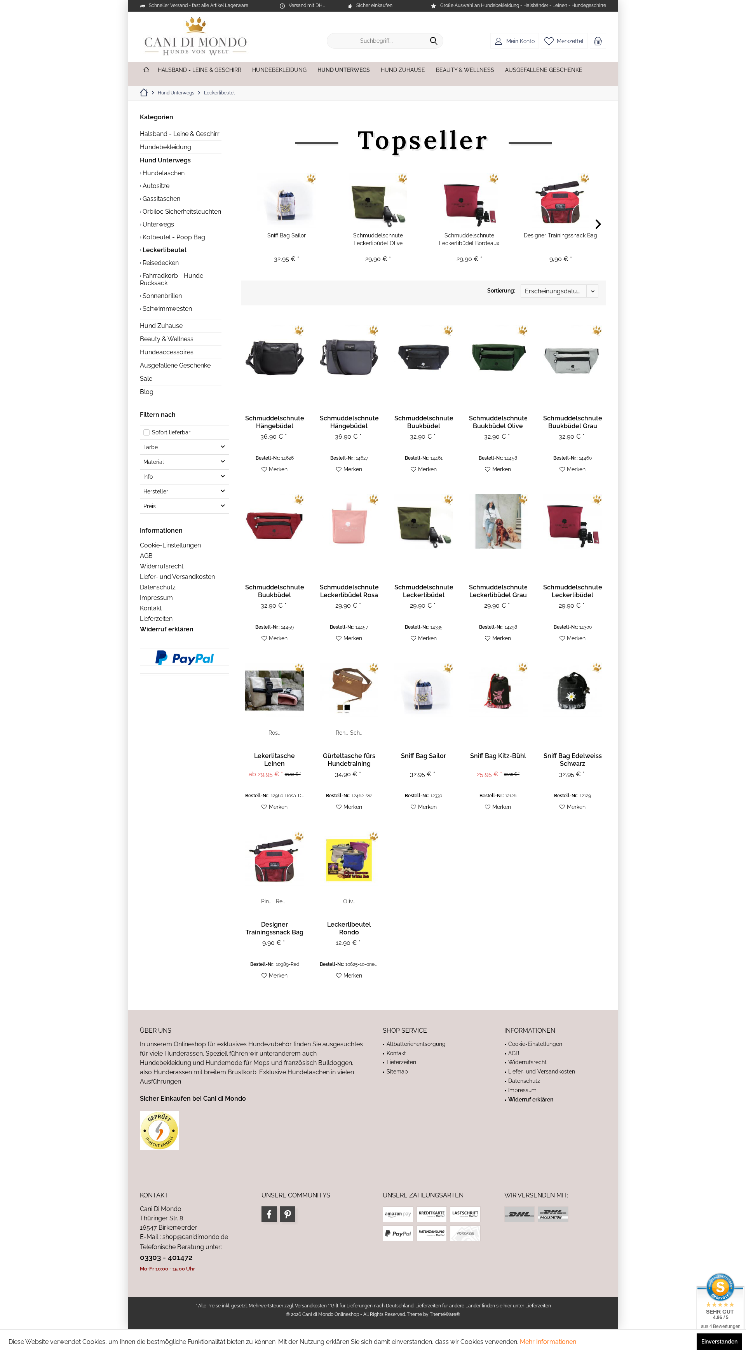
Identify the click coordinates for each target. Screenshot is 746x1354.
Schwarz (357, 733)
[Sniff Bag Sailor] (286, 200)
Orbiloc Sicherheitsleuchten (181, 211)
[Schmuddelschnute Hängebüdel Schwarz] (274, 352)
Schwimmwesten (166, 308)
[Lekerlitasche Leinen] (274, 690)
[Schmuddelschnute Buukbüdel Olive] (498, 352)
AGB (146, 555)
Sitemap (397, 1071)
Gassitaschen (160, 198)
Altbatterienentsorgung (416, 1044)
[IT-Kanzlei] (251, 1130)
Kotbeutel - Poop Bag (173, 237)
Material (153, 462)
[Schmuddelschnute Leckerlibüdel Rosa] (349, 521)
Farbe (150, 447)
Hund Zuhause (161, 325)
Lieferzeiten (156, 618)
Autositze (155, 186)
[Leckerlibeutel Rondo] (349, 859)
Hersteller (155, 491)
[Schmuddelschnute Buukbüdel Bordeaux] (274, 521)
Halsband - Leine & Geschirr (180, 134)
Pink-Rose (268, 901)
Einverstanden (719, 1341)
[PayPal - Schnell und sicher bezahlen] (184, 657)
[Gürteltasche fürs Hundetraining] (349, 690)
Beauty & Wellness (166, 339)
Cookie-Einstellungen (170, 545)
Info (148, 477)
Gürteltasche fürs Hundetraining (349, 759)
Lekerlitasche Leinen (274, 759)
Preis (149, 506)
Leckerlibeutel (163, 250)
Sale (146, 378)
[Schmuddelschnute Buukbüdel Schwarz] (423, 352)
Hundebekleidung (165, 147)
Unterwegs (157, 224)
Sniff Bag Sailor (286, 235)
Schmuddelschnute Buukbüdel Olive (498, 422)
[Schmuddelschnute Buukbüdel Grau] (572, 352)
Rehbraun (342, 733)
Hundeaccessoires (166, 352)
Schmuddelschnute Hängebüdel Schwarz (274, 422)
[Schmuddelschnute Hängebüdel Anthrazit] (349, 352)
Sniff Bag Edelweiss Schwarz (573, 759)
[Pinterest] (287, 1214)
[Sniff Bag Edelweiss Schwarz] (572, 690)
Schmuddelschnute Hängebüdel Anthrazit (349, 422)
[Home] (146, 70)
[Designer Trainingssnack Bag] (560, 200)
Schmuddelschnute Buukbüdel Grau (572, 422)
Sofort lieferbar (171, 432)
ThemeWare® (445, 1314)
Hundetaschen (163, 173)
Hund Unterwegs (165, 160)
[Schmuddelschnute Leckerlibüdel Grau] (498, 521)
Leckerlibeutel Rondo (349, 928)
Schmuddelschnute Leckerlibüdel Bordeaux (469, 239)
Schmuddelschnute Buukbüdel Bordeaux (274, 591)
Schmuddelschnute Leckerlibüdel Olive (378, 239)
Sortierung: (501, 291)
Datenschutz (158, 587)
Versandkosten (311, 1306)
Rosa (274, 733)
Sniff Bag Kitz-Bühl (498, 756)
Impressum (156, 597)
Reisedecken (160, 263)
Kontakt (151, 608)
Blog (146, 392)
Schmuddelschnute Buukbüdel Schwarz (423, 422)
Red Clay (282, 901)
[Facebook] (269, 1214)
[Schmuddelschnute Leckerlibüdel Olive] (378, 200)
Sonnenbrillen (161, 296)
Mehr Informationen (548, 1341)
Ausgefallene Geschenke (175, 365)
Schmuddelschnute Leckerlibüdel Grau (498, 591)
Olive (349, 901)
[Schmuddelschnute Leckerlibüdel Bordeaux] (469, 200)
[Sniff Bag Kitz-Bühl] (498, 690)
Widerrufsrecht (161, 566)
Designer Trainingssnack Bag (560, 235)
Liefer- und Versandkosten (177, 576)
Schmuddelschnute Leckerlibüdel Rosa (349, 591)
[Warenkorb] (598, 41)
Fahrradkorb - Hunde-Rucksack (173, 279)
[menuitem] (598, 41)
